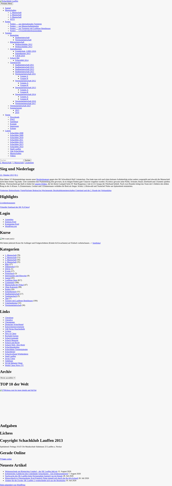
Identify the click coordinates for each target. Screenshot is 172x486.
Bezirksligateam (42, 179)
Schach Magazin (11, 340)
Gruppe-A (24, 83)
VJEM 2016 (20, 56)
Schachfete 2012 (16, 142)
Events (7, 271)
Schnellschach (10, 292)
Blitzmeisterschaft (17, 42)
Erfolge (13, 128)
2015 (17, 110)
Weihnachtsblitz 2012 (23, 44)
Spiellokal (14, 122)
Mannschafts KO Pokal (14, 285)
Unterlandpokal (11, 303)
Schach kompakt (11, 338)
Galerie (8, 131)
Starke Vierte (12, 190)
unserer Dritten (41, 184)
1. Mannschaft (15, 12)
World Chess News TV (14, 365)
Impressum (14, 126)
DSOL (7, 269)
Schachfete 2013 (16, 144)
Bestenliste (14, 35)
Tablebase (9, 361)
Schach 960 (14, 58)
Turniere (8, 33)
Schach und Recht (12, 343)
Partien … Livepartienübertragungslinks (26, 31)
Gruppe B (24, 78)
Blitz (7, 264)
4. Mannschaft (10, 262)
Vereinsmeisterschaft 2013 (25, 87)
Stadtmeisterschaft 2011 (24, 65)
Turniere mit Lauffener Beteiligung (19, 301)
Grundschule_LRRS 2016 (25, 51)
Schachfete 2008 (16, 133)
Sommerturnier (16, 108)
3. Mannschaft (15, 17)
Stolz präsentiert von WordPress (12, 485)
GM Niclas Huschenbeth (15, 329)
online (6, 459)
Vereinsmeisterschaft (23, 40)
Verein (7, 115)
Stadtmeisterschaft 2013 (24, 69)
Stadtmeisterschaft (22, 37)
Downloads (14, 117)
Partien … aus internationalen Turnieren (26, 24)
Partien (8, 22)
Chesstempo (10, 322)
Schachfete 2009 (16, 135)
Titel (7, 298)
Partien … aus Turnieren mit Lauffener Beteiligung (30, 28)
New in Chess (10, 333)
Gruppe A (24, 76)
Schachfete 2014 (16, 147)
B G (16, 175)
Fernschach (9, 273)
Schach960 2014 (21, 60)
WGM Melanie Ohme (14, 363)
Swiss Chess (10, 358)
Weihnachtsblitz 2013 (23, 47)
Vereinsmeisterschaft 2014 (25, 94)
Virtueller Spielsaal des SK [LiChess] (15, 207)
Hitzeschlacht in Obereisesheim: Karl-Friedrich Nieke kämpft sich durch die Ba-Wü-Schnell (41, 478)
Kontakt (13, 124)
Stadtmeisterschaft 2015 (24, 72)
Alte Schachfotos (17, 151)
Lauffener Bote (11, 280)
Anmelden (9, 219)
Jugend (8, 8)
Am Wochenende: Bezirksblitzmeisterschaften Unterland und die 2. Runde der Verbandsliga (68, 190)
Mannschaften (10, 10)
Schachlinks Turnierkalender (16, 349)
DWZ (12, 119)
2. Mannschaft (15, 15)
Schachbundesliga (12, 347)
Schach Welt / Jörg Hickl (15, 345)
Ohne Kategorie (11, 287)
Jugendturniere (16, 49)
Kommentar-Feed (12, 224)
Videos (13, 156)
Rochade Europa (11, 336)
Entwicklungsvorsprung (14, 327)
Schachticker (10, 352)
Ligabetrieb (29, 163)
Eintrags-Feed (10, 222)
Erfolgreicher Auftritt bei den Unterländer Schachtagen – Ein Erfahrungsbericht (36, 474)
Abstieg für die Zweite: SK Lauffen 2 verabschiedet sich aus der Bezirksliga (35, 480)
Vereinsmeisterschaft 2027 (20, 106)
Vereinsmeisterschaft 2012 (25, 81)
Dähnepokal (10, 267)
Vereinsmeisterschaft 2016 (25, 101)
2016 (17, 112)
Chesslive (9, 320)
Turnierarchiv (15, 62)
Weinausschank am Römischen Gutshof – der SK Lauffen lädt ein (31, 471)
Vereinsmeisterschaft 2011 (25, 74)
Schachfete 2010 (16, 137)
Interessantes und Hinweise (16, 276)
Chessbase (9, 318)
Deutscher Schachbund (14, 324)
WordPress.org (11, 226)
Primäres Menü (6, 4)
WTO (12, 19)
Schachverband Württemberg (16, 354)
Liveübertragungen (7, 203)
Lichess (8, 331)
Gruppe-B (24, 85)
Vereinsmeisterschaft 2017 (25, 103)
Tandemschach (11, 296)
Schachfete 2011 (16, 140)
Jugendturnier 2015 (22, 53)
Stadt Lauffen (15, 149)
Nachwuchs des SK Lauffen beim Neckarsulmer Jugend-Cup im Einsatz (34, 476)
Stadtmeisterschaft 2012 (24, 67)
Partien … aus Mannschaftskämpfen (24, 26)
